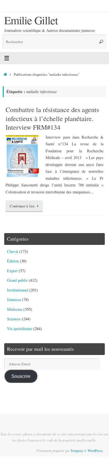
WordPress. (95, 450)
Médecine (14, 309)
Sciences (14, 318)
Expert (12, 270)
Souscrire (20, 376)
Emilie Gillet (31, 20)
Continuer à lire (22, 205)
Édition (13, 261)
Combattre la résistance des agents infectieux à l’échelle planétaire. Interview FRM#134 (52, 118)
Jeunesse (14, 299)
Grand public (17, 280)
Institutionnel (17, 290)
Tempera (76, 450)
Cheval (12, 251)
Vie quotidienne (19, 328)
